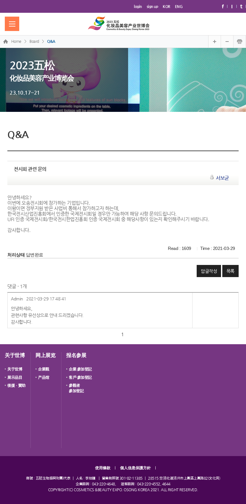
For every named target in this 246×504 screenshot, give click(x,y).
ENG (179, 6)
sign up (152, 6)
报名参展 (76, 355)
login (138, 6)
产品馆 (43, 377)
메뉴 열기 (12, 24)
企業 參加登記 (80, 369)
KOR (166, 6)
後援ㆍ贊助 (16, 385)
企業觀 (43, 369)
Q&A (51, 41)
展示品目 (14, 377)
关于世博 (15, 355)
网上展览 (45, 355)
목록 (230, 271)
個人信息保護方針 (135, 468)
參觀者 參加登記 (76, 388)
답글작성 (209, 271)
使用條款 (103, 468)
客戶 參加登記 (80, 377)
